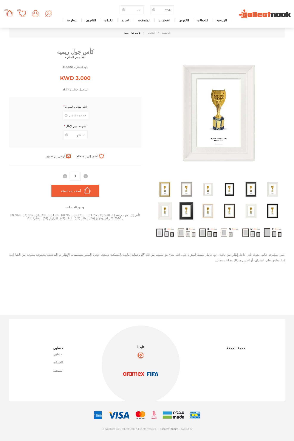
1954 (56, 215)
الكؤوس (184, 20)
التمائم (126, 20)
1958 (43, 215)
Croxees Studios (169, 428)
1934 (94, 215)
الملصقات (144, 20)
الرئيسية (222, 20)
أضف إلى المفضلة (87, 156)
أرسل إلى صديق (55, 156)
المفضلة (58, 370)
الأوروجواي (102, 218)
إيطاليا (84, 218)
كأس (137, 215)
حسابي (58, 354)
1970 (118, 218)
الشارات (72, 20)
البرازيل (53, 218)
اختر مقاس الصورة (76, 106)
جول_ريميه (122, 215)
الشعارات (164, 20)
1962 (31, 215)
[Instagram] (140, 355)
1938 (81, 215)
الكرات (108, 20)
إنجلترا (36, 218)
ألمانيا (69, 218)
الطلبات (58, 362)
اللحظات (202, 20)
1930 (107, 215)
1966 (17, 215)
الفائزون (91, 20)
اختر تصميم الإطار (76, 126)
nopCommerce (156, 433)
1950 (68, 215)
